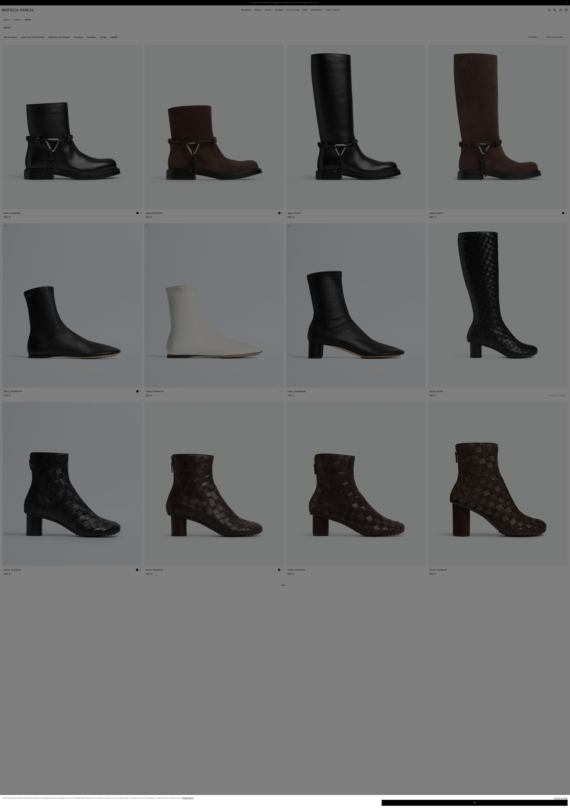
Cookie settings (561, 798)
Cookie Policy (188, 798)
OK (474, 802)
